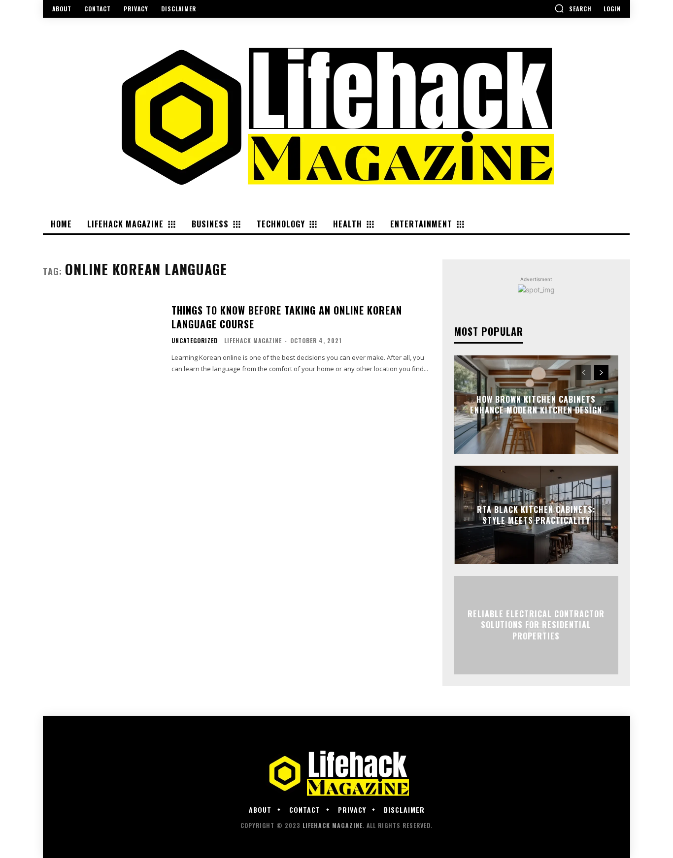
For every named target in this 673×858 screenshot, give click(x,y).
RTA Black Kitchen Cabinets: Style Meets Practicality (536, 515)
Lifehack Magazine (253, 340)
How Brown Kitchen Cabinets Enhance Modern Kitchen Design (536, 404)
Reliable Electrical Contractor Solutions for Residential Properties (536, 625)
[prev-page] (583, 372)
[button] (573, 8)
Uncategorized (194, 341)
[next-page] (601, 372)
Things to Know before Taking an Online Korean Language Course (286, 317)
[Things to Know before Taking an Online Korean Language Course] (101, 339)
